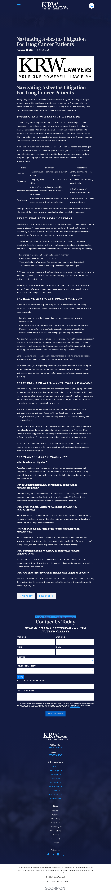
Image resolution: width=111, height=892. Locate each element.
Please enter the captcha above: (31, 681)
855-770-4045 (55, 755)
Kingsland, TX (55, 783)
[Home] (55, 5)
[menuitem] (46, 881)
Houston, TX (55, 779)
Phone (19, 647)
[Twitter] (63, 854)
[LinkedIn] (53, 854)
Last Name (60, 637)
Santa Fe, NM (55, 799)
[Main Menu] (18, 6)
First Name (21, 637)
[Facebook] (48, 854)
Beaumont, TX (55, 775)
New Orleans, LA (55, 787)
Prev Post (27, 596)
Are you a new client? (26, 666)
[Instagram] (58, 854)
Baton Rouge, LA (55, 771)
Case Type (21, 657)
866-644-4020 (55, 748)
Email (58, 647)
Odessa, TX (55, 791)
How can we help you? (26, 691)
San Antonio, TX (55, 795)
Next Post (45, 596)
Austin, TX (55, 767)
